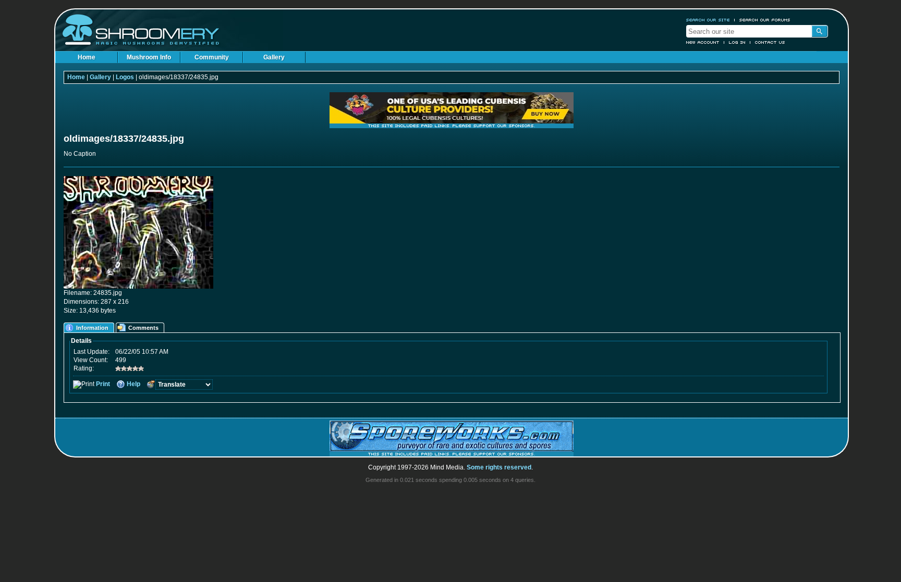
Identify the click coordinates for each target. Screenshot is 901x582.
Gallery (274, 57)
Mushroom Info (149, 57)
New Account (703, 42)
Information (92, 328)
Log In (737, 42)
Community (211, 57)
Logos (125, 77)
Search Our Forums (764, 19)
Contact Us (770, 42)
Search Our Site (708, 19)
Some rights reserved (499, 467)
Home (86, 57)
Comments (143, 328)
